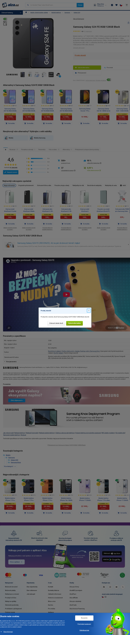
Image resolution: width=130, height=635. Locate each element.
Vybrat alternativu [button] (74, 323)
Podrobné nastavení (84, 624)
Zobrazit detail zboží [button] (56, 323)
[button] (88, 310)
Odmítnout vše (84, 630)
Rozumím (84, 618)
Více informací (8, 632)
